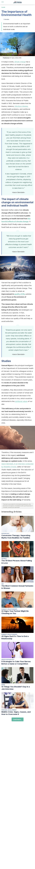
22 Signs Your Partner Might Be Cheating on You (15, 612)
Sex (2, 584)
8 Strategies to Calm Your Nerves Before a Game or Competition (16, 662)
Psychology (5, 533)
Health (3, 7)
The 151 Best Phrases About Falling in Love (16, 562)
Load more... (17, 719)
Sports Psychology (7, 659)
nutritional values (21, 401)
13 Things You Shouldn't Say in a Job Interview (15, 688)
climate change (19, 62)
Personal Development (9, 710)
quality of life (19, 294)
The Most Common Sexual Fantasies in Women (17, 587)
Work (3, 684)
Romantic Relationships (9, 609)
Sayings (4, 558)
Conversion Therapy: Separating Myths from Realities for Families (15, 536)
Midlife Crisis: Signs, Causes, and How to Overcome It (16, 713)
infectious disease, (21, 106)
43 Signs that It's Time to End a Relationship (15, 637)
